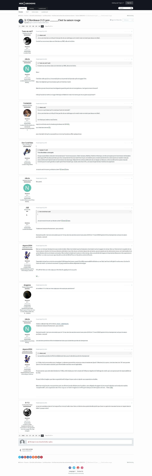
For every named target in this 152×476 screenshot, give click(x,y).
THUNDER (27, 103)
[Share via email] (38, 457)
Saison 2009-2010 (43, 22)
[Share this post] (131, 31)
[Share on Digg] (28, 457)
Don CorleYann (27, 143)
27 (30, 26)
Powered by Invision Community (76, 473)
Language (72, 471)
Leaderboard (44, 12)
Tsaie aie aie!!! (27, 31)
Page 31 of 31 (48, 26)
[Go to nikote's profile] (27, 69)
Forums (21, 12)
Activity (32, 8)
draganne (27, 285)
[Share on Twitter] (19, 457)
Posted (41, 31)
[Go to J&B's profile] (27, 217)
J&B (27, 208)
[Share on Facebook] (22, 457)
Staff (27, 12)
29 (36, 26)
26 (26, 26)
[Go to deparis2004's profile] (27, 255)
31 (42, 26)
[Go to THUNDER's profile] (27, 113)
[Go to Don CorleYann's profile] (27, 152)
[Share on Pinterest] (41, 457)
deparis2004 (27, 246)
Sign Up (129, 3)
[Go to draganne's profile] (27, 295)
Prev (23, 26)
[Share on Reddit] (33, 457)
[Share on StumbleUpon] (36, 457)
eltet (27, 22)
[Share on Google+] (25, 457)
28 (33, 26)
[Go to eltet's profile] (21, 21)
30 (39, 26)
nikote (27, 59)
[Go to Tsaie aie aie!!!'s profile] (27, 41)
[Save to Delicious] (30, 457)
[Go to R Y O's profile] (27, 412)
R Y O (27, 403)
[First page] (19, 26)
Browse (23, 8)
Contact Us (80, 471)
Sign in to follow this (116, 20)
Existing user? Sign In (117, 3)
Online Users (35, 12)
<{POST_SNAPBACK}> (62, 324)
